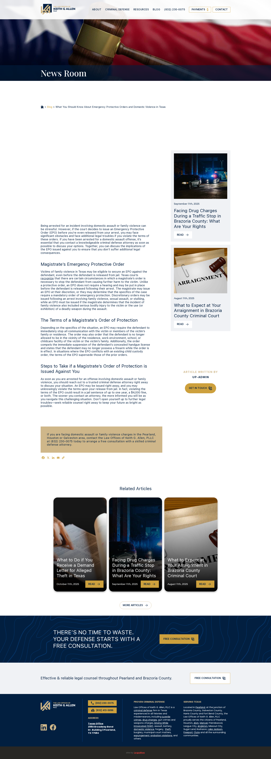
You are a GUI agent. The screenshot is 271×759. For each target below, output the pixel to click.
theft (168, 729)
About (96, 9)
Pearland (200, 707)
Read (180, 234)
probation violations (161, 735)
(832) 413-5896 (104, 710)
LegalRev (139, 752)
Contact (221, 9)
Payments (198, 9)
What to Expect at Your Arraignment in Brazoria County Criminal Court (198, 310)
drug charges (149, 719)
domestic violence (144, 729)
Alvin (196, 723)
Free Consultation (176, 638)
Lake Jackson (215, 729)
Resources (141, 9)
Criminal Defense (117, 9)
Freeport (188, 732)
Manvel (204, 723)
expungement (141, 735)
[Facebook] (53, 727)
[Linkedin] (44, 727)
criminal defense (143, 710)
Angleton (202, 726)
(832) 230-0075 (174, 9)
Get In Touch (198, 388)
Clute (197, 732)
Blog (156, 9)
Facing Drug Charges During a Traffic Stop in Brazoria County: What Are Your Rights (197, 218)
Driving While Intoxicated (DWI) (151, 724)
